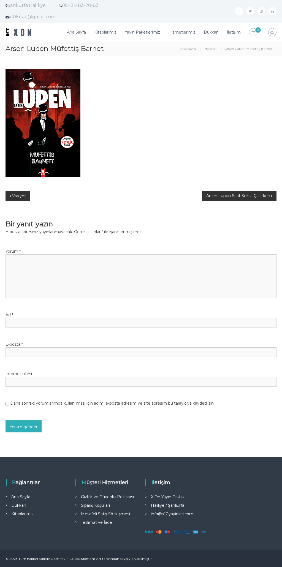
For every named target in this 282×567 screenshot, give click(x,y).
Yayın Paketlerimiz (142, 32)
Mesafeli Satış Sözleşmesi (105, 513)
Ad (9, 314)
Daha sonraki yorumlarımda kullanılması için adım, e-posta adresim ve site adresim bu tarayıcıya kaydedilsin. (112, 403)
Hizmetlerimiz (182, 32)
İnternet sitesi (19, 373)
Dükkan (211, 32)
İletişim (234, 32)
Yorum (13, 251)
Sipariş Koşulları (95, 505)
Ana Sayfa (76, 32)
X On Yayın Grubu (167, 496)
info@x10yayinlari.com (172, 513)
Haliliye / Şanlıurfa (167, 505)
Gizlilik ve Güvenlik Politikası (107, 496)
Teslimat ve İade (96, 522)
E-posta (14, 344)
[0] (253, 32)
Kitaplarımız (105, 32)
